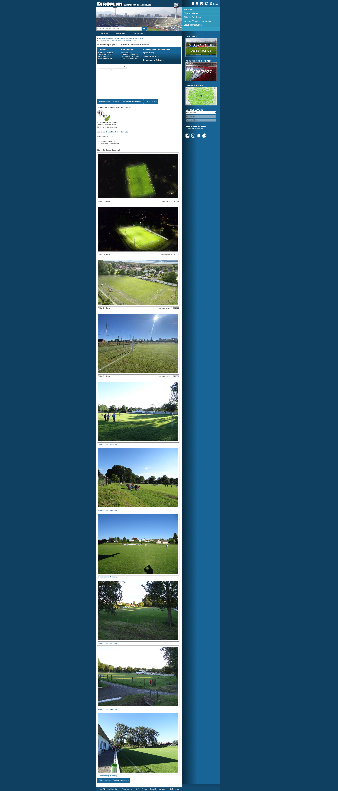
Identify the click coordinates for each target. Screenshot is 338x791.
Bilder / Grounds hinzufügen (108, 789)
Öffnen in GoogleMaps (109, 101)
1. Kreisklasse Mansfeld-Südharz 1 (130, 38)
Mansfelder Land (130, 41)
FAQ (137, 789)
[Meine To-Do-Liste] (197, 3)
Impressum (163, 789)
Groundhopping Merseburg (107, 444)
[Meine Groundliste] (193, 3)
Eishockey (138, 33)
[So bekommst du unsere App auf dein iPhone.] (204, 135)
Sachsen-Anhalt (116, 41)
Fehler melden (127, 789)
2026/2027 (201, 71)
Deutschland (111, 38)
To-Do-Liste (151, 101)
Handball (120, 33)
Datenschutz (174, 789)
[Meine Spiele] (202, 3)
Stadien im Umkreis (133, 101)
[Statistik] (207, 3)
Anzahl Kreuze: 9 (151, 56)
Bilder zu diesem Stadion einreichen (114, 780)
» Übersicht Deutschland (194, 129)
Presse (144, 789)
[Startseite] (109, 6)
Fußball (104, 33)
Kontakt (153, 789)
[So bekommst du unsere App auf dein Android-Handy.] (199, 135)
